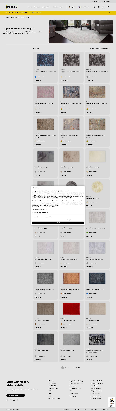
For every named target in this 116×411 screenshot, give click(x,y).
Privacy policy (35, 187)
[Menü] (114, 398)
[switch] (111, 406)
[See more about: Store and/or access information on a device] (82, 217)
